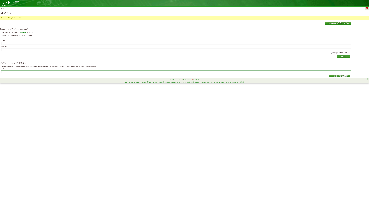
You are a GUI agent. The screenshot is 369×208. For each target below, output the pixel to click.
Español (161, 82)
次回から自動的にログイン (341, 53)
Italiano (179, 82)
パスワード (3, 46)
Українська (234, 82)
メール (2, 40)
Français (167, 82)
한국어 (184, 82)
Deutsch (143, 82)
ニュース (179, 79)
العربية (126, 82)
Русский (209, 82)
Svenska (221, 82)
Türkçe (227, 82)
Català (131, 82)
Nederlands (190, 82)
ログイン (343, 57)
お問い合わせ (187, 79)
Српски (215, 82)
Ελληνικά (149, 82)
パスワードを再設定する (341, 76)
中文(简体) (242, 82)
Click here (22, 32)
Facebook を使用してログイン (339, 23)
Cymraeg (137, 82)
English (155, 82)
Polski (197, 82)
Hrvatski (173, 82)
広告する (196, 79)
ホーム (172, 79)
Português (203, 82)
